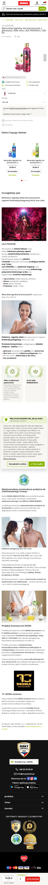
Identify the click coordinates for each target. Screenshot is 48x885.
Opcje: (4, 89)
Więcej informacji (9, 459)
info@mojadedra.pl (25, 774)
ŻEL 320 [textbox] (5, 102)
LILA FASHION (8, 25)
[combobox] (24, 102)
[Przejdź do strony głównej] (24, 3)
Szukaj (42, 8)
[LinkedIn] (35, 778)
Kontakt (5, 729)
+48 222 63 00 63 (26, 769)
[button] (22, 180)
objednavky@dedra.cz (33, 726)
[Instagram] (31, 778)
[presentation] (3, 57)
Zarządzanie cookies (17, 464)
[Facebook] (28, 778)
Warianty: (5, 98)
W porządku (37, 464)
